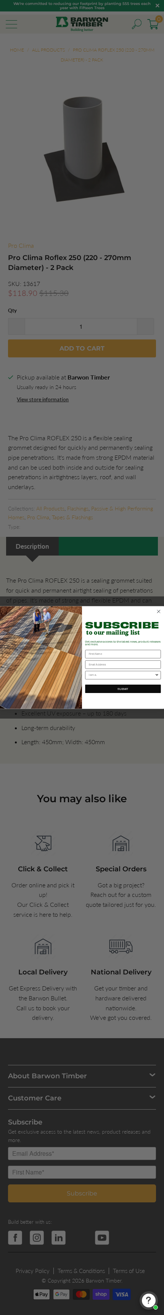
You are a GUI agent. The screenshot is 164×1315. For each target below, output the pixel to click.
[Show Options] (157, 675)
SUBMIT (123, 688)
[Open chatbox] (149, 1300)
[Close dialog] (158, 611)
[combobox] (122, 675)
